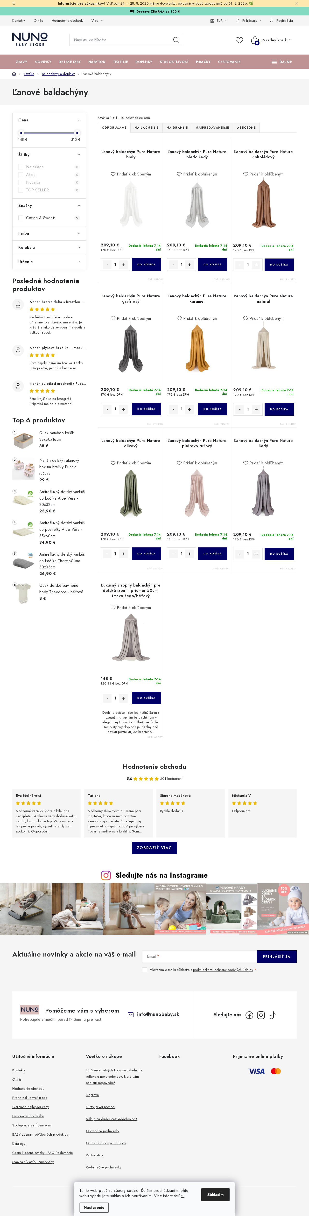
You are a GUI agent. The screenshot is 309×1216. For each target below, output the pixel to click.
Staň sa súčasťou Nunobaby (33, 1162)
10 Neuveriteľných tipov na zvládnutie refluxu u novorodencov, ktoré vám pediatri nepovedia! (114, 1076)
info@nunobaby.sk (158, 1014)
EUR (220, 20)
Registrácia (284, 20)
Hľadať (176, 40)
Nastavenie (94, 1207)
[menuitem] (21, 62)
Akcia (52, 174)
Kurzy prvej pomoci (100, 1106)
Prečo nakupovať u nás (29, 1097)
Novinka (52, 182)
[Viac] (282, 62)
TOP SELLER (52, 190)
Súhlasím (215, 1194)
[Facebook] (249, 1015)
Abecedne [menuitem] (246, 128)
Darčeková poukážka (28, 1116)
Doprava (92, 1094)
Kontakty (18, 20)
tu (182, 1196)
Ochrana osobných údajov (106, 1143)
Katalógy (18, 1143)
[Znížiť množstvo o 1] (107, 264)
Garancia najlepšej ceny (30, 1106)
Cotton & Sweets (52, 218)
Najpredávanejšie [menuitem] (212, 128)
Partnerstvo (94, 1155)
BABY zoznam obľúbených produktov (40, 1134)
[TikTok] (272, 1015)
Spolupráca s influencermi (32, 1125)
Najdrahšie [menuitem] (177, 128)
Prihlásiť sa (277, 956)
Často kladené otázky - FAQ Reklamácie (42, 1152)
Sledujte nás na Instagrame (162, 875)
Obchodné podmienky (102, 1131)
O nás (38, 20)
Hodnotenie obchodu (68, 20)
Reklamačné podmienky (103, 1167)
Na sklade (52, 167)
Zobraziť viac (154, 848)
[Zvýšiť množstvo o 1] (123, 264)
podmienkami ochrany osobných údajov (223, 969)
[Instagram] (261, 1015)
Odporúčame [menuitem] (114, 128)
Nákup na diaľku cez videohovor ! (111, 1119)
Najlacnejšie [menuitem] (146, 128)
